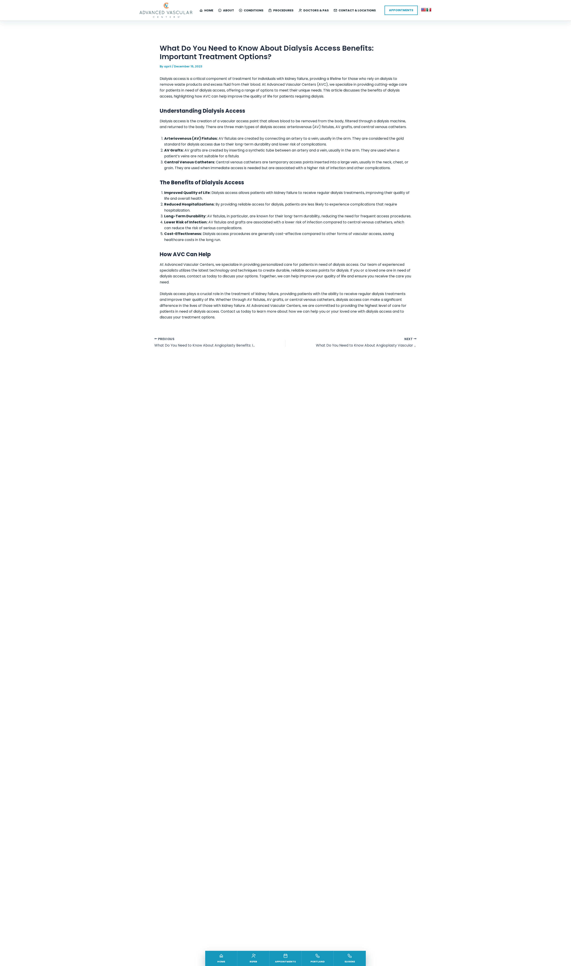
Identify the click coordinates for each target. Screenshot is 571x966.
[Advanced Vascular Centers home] (166, 10)
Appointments (401, 10)
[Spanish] (428, 10)
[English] (423, 10)
